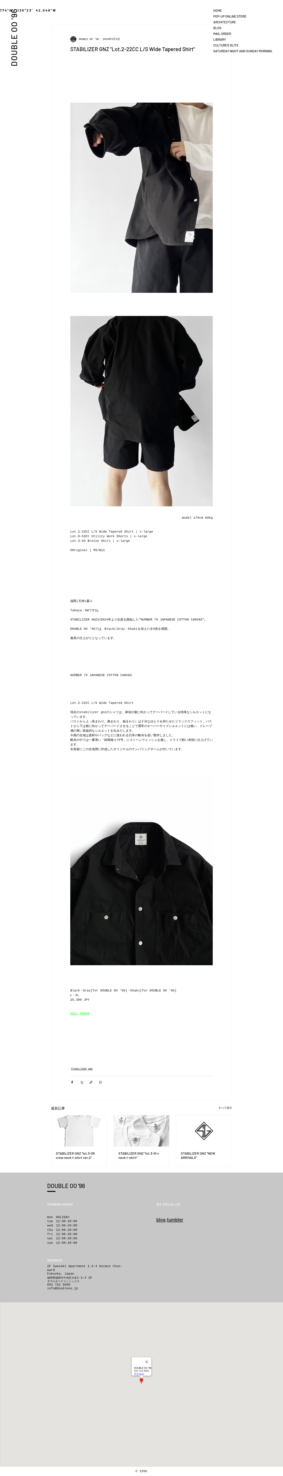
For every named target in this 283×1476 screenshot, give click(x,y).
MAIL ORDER (222, 33)
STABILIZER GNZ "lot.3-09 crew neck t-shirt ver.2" (75, 1155)
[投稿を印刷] (100, 1082)
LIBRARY (219, 39)
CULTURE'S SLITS (225, 45)
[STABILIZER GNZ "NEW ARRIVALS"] (204, 1131)
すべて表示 (225, 1108)
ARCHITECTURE (224, 22)
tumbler (175, 1219)
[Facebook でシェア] (72, 1082)
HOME (217, 10)
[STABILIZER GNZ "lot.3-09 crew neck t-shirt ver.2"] (79, 1131)
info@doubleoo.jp (62, 1288)
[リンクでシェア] (91, 1082)
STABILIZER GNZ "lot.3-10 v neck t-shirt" (138, 1155)
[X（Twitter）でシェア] (81, 1082)
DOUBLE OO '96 (14, 37)
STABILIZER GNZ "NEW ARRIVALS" (198, 1155)
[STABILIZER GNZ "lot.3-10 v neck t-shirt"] (141, 1131)
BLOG (217, 28)
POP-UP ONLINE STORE (226, 16)
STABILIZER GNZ (82, 1069)
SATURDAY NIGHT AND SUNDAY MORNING (226, 51)
